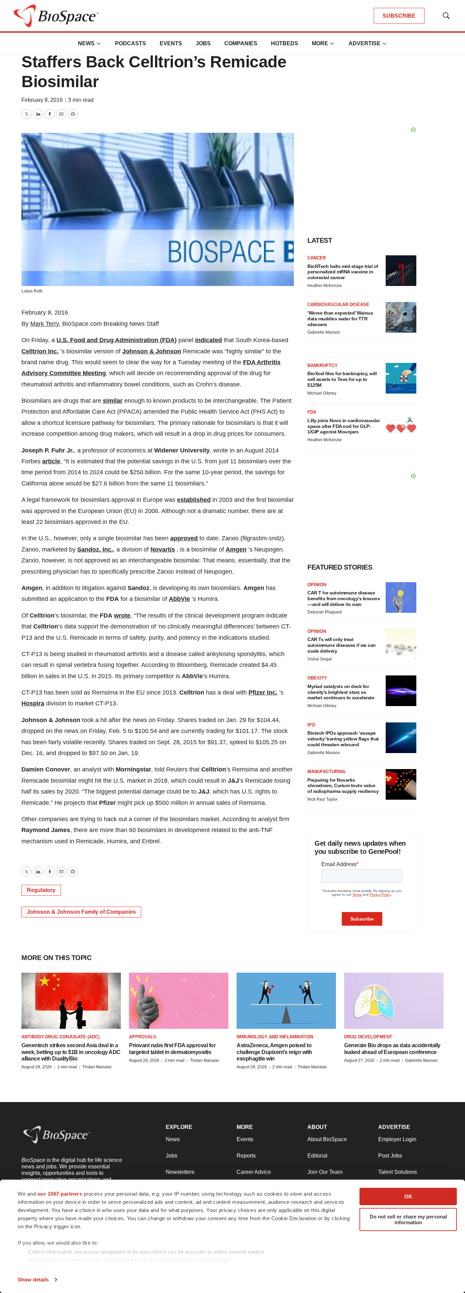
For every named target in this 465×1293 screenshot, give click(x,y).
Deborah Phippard (324, 612)
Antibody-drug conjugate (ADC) (60, 1036)
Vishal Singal (319, 659)
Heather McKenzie (324, 285)
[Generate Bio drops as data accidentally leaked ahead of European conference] (394, 1001)
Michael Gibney (321, 393)
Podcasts (130, 43)
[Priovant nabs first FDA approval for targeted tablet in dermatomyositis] (178, 1001)
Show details (33, 1279)
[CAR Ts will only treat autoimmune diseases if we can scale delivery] (401, 644)
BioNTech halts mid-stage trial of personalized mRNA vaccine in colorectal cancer (342, 272)
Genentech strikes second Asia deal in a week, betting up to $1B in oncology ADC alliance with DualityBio (71, 1051)
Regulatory (41, 890)
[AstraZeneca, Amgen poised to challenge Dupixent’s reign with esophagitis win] (286, 1001)
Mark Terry (44, 323)
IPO (311, 725)
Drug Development (368, 1036)
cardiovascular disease (338, 304)
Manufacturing (326, 771)
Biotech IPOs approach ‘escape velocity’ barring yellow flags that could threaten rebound (343, 738)
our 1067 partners (59, 1194)
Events (171, 43)
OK (408, 1196)
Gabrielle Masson (323, 332)
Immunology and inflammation (275, 1036)
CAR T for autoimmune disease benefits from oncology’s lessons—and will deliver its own (343, 598)
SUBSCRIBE (399, 16)
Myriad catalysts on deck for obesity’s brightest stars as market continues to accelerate (340, 692)
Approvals (142, 1036)
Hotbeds (284, 43)
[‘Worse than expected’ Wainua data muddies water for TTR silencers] (401, 317)
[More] (98, 43)
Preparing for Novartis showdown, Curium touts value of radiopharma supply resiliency (343, 785)
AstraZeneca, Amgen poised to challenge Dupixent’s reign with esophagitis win (274, 1051)
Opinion (316, 584)
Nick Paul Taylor (322, 799)
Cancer (316, 257)
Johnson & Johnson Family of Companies (81, 912)
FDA (311, 412)
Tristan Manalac (97, 1067)
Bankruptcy (322, 365)
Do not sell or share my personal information (408, 1219)
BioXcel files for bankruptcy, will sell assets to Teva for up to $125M (341, 379)
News (86, 43)
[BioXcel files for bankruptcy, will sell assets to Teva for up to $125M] (401, 378)
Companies (240, 43)
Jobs (203, 43)
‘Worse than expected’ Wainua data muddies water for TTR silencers (340, 318)
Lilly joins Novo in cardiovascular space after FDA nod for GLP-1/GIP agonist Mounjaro (343, 426)
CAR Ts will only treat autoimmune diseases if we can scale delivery (341, 645)
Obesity (317, 678)
